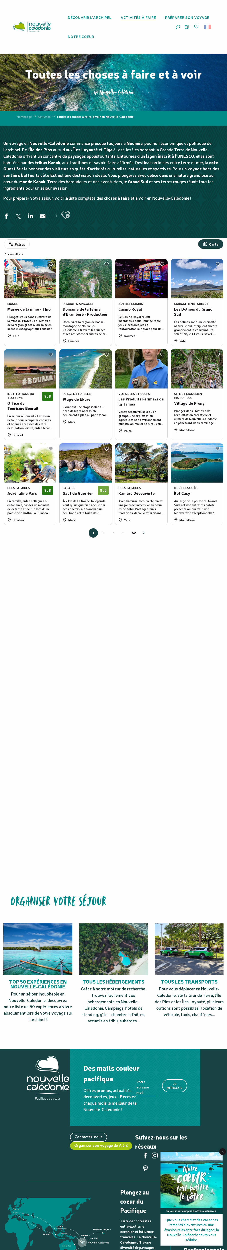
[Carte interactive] (186, 27)
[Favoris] (197, 27)
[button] (178, 27)
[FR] (208, 26)
